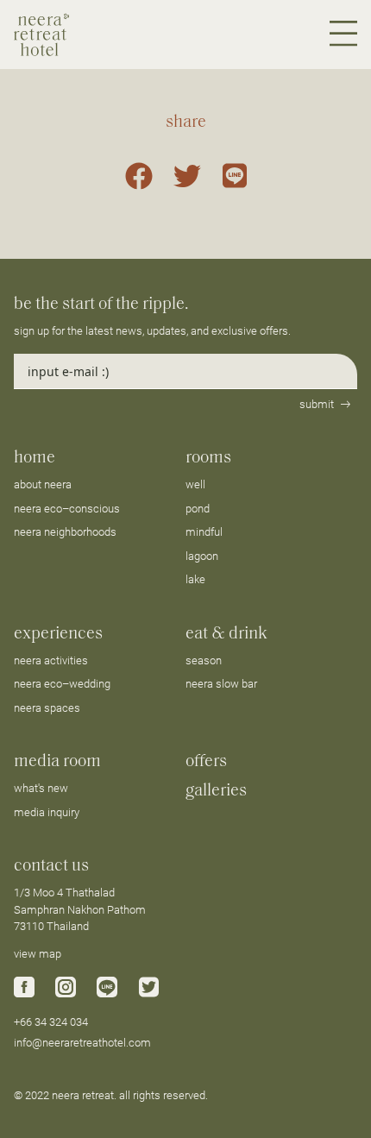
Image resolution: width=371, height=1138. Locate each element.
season (204, 660)
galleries (216, 791)
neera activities (51, 660)
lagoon (202, 556)
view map (37, 953)
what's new (41, 788)
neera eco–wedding (62, 683)
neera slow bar (221, 683)
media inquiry (46, 812)
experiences (58, 634)
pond (198, 508)
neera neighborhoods (65, 531)
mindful (204, 531)
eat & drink (226, 634)
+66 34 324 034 (51, 1021)
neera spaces (47, 707)
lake (195, 579)
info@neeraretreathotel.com (82, 1042)
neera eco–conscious (67, 508)
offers (206, 761)
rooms (208, 458)
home (34, 458)
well (195, 484)
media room (57, 761)
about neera (43, 484)
